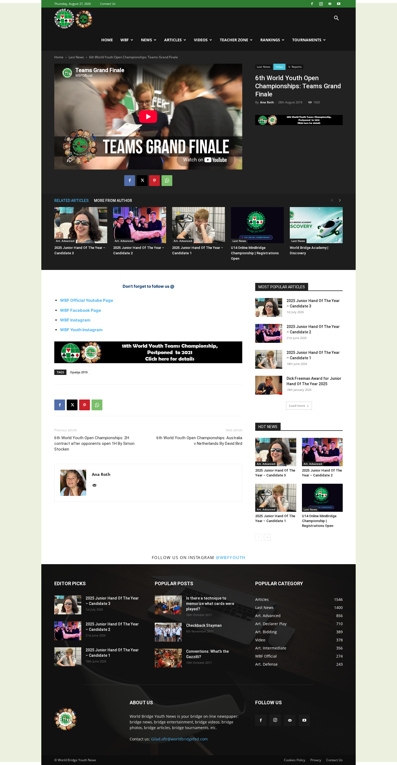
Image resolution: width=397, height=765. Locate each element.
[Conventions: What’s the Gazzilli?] (168, 658)
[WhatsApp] (167, 180)
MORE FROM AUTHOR (113, 200)
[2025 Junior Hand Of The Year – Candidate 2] (139, 225)
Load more (297, 405)
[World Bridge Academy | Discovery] (316, 225)
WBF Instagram (75, 320)
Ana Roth (267, 102)
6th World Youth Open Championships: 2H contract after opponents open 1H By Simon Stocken (94, 443)
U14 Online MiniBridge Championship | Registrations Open (255, 253)
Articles (173, 39)
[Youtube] (339, 4)
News (146, 39)
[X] (142, 180)
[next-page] (340, 200)
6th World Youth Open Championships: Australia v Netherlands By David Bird (199, 440)
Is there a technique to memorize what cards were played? (210, 603)
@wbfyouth (230, 557)
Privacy (315, 760)
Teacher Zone (234, 39)
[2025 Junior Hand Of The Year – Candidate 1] (198, 225)
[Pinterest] (154, 180)
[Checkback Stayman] (168, 632)
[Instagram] (321, 4)
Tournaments (306, 39)
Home (107, 39)
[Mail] (330, 4)
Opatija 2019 (79, 372)
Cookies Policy (294, 760)
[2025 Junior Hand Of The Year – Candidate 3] (80, 225)
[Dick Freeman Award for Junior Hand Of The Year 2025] (268, 385)
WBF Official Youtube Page (86, 300)
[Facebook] (312, 4)
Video (279, 67)
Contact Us (107, 4)
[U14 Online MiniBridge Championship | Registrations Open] (257, 225)
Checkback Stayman (204, 625)
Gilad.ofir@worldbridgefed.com (179, 739)
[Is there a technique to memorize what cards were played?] (168, 604)
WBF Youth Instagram (81, 329)
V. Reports (295, 67)
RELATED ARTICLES (71, 200)
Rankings (270, 39)
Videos (201, 39)
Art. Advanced (65, 241)
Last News (76, 57)
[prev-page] (332, 200)
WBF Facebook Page (80, 310)
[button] (336, 18)
